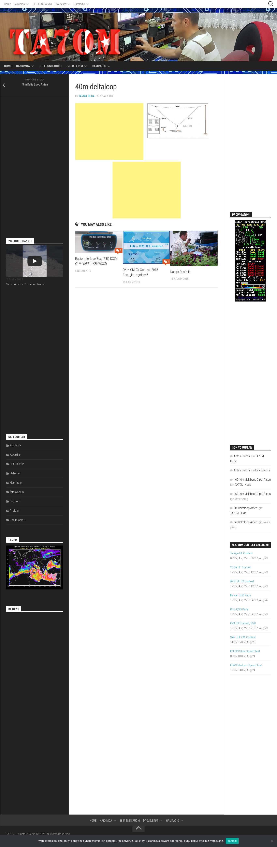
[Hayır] (272, 841)
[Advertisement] (109, 131)
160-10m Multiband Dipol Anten (252, 479)
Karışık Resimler (180, 272)
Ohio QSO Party (239, 609)
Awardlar (15, 455)
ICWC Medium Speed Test (246, 665)
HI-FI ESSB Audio (42, 4)
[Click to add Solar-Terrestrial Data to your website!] (250, 300)
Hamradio (79, 4)
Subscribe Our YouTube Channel (25, 284)
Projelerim (60, 4)
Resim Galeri (17, 520)
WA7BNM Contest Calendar (250, 544)
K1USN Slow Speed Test (245, 651)
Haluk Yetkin (262, 470)
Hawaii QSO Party (240, 595)
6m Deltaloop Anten (245, 508)
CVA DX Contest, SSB (243, 623)
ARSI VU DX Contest (242, 581)
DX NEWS (13, 609)
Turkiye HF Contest (241, 553)
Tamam (232, 840)
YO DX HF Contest (240, 567)
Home (7, 4)
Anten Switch (242, 456)
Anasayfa (15, 445)
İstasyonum (17, 492)
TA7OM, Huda (87, 96)
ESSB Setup (17, 464)
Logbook (15, 501)
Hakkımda (19, 4)
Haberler (15, 473)
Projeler (15, 510)
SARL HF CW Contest (243, 637)
